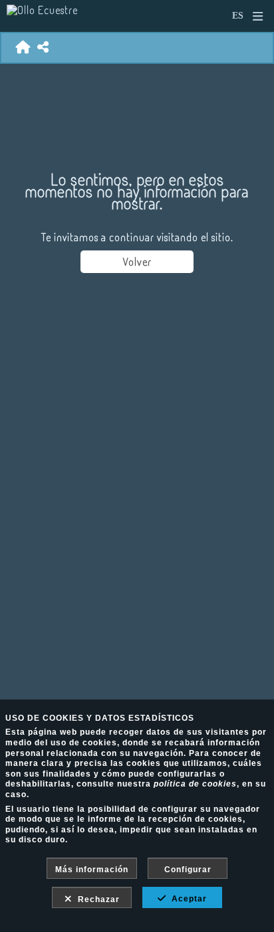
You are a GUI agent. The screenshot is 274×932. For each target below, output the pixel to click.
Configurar (187, 869)
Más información (91, 869)
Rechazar (96, 899)
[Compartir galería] (43, 47)
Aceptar (186, 898)
